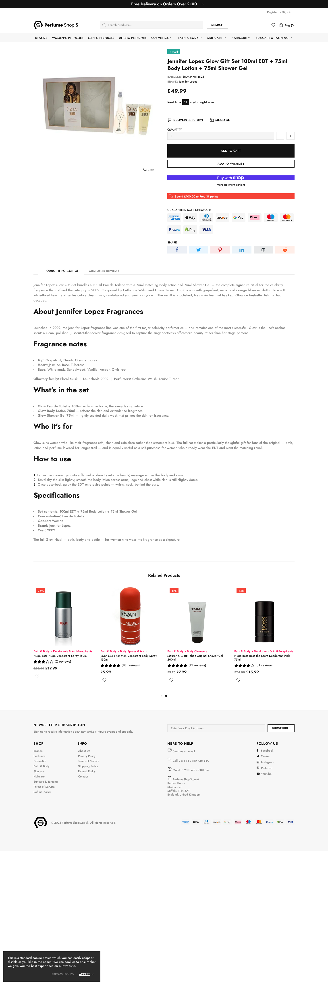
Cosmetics (39, 761)
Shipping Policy (88, 766)
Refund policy (42, 792)
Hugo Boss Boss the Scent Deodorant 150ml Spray (62, 657)
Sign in (286, 12)
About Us (84, 751)
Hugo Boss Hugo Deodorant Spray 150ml (194, 656)
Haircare (39, 776)
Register (272, 12)
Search (217, 25)
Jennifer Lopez (188, 81)
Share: (172, 242)
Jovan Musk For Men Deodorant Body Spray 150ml (262, 657)
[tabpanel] (63, 639)
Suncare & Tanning (45, 781)
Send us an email (184, 751)
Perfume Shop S (55, 25)
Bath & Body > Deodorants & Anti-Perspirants (62, 651)
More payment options (231, 185)
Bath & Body (41, 766)
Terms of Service (44, 787)
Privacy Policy (86, 756)
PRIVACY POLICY (63, 974)
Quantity (174, 129)
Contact (83, 776)
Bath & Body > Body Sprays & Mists (123, 651)
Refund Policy (86, 771)
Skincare (38, 771)
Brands (38, 751)
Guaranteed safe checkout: (189, 210)
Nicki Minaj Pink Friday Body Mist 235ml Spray (130, 656)
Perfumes (39, 756)
